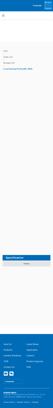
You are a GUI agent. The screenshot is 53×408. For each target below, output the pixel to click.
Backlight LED (9, 63)
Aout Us (8, 344)
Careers (30, 356)
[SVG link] (10, 392)
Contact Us (9, 367)
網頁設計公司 (20, 397)
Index (5, 51)
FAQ (28, 367)
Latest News (32, 344)
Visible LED (8, 57)
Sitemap (35, 402)
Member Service (23, 402)
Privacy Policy (9, 402)
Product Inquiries (34, 361)
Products (8, 350)
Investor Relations (12, 356)
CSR (6, 361)
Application (32, 350)
